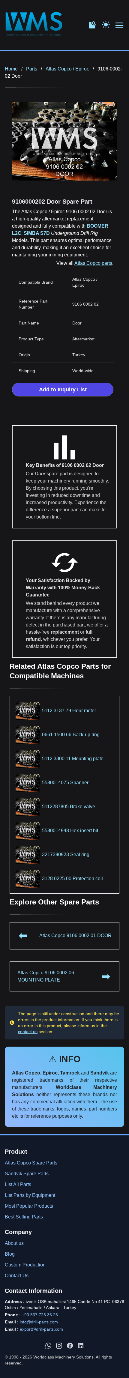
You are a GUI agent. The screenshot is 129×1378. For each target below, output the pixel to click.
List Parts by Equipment (30, 1195)
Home (11, 68)
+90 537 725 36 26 (40, 1314)
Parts (31, 68)
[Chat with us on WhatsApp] (48, 1345)
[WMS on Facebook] (70, 1345)
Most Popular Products (29, 1206)
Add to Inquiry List (63, 390)
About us (14, 1243)
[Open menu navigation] (119, 25)
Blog (10, 1254)
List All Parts (18, 1184)
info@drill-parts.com (39, 1322)
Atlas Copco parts (93, 263)
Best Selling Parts (24, 1216)
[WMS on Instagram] (59, 1345)
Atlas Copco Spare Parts (31, 1162)
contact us (28, 1031)
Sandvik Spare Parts (27, 1173)
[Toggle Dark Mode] (105, 24)
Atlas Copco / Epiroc (67, 68)
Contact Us (16, 1275)
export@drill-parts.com (41, 1329)
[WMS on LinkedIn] (80, 1345)
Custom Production (25, 1264)
